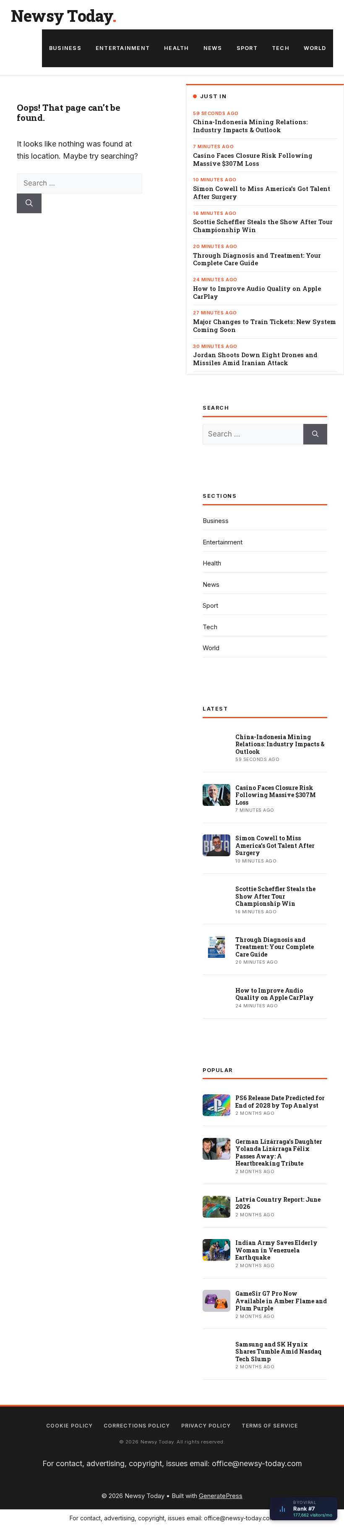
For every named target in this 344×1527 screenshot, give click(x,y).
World (315, 48)
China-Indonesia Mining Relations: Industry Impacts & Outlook (250, 126)
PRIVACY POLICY (206, 1425)
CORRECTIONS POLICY (137, 1425)
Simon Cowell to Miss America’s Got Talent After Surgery (261, 193)
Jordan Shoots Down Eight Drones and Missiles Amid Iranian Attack (255, 359)
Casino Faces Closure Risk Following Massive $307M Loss (253, 159)
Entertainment (123, 48)
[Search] (29, 203)
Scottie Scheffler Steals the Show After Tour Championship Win (263, 226)
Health (176, 48)
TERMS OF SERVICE (270, 1425)
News (212, 48)
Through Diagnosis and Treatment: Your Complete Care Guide (257, 259)
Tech (280, 48)
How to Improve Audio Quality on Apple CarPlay (257, 293)
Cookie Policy (69, 1425)
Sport (247, 48)
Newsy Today (61, 15)
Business (65, 48)
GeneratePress (220, 1496)
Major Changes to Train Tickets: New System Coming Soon (264, 326)
